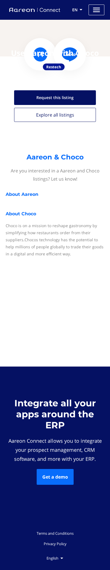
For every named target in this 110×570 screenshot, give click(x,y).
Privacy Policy (55, 543)
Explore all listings (55, 115)
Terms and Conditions (55, 533)
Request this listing (55, 97)
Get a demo (55, 477)
